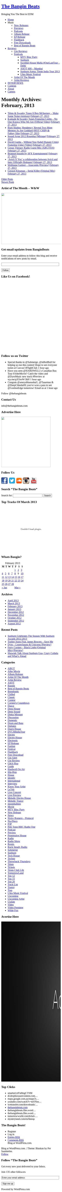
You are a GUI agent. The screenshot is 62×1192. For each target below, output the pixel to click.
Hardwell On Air (16, 769)
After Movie (14, 671)
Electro (11, 734)
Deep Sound (14, 711)
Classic (11, 697)
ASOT (11, 682)
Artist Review (15, 680)
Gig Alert (12, 757)
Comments (16, 1140)
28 (12, 584)
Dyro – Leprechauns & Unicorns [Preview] (29, 644)
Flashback (19, 39)
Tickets (11, 867)
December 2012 (16, 612)
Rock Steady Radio (17, 847)
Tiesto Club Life (16, 870)
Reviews (12, 48)
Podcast (11, 829)
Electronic (13, 740)
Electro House (15, 737)
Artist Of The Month (24, 77)
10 (22, 573)
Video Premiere (15, 907)
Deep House (14, 708)
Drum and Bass (15, 723)
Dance (11, 706)
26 (6, 584)
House (11, 775)
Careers (11, 91)
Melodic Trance (15, 801)
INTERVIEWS (15, 83)
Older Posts (7, 179)
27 (9, 584)
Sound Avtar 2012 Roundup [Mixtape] (27, 136)
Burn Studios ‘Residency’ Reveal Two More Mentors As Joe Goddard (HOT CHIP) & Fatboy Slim (30, 130)
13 (9, 577)
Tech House (14, 855)
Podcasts (18, 31)
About (11, 88)
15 (15, 577)
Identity (11, 778)
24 (22, 580)
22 (15, 580)
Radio (11, 838)
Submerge (13, 850)
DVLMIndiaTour (16, 731)
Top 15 (11, 878)
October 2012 (14, 617)
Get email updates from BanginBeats (25, 249)
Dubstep (12, 726)
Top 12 (11, 875)
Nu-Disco (12, 821)
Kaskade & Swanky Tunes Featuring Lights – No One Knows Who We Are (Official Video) (32, 120)
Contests (12, 86)
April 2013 (13, 600)
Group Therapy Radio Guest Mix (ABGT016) (31, 147)
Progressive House (17, 835)
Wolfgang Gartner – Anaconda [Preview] (28, 165)
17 (22, 577)
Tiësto (11, 864)
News (11, 815)
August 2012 (14, 623)
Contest (11, 700)
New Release (14, 812)
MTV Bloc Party (28, 57)
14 (12, 577)
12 (6, 577)
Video (11, 904)
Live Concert (14, 792)
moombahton (14, 803)
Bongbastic (13, 691)
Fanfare (11, 746)
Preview (12, 832)
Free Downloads (22, 42)
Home (11, 19)
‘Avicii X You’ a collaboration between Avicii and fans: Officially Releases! (33, 161)
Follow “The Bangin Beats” (19, 1160)
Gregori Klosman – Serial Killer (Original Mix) (31, 170)
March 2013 (14, 603)
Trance (11, 887)
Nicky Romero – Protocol (21, 818)
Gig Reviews (20, 51)
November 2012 (16, 615)
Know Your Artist (16, 786)
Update (11, 901)
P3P (10, 824)
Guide (11, 766)
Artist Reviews (21, 80)
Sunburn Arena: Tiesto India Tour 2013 (40, 71)
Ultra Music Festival (30, 74)
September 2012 (16, 620)
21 (12, 580)
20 (9, 580)
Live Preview (14, 795)
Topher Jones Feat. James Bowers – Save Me (30, 641)
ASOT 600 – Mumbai (31, 68)
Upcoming (13, 896)
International (14, 780)
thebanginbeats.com (18, 1107)
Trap (10, 890)
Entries (14, 1137)
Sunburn (24, 60)
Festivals (18, 54)
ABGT (11, 668)
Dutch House (14, 729)
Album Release (21, 34)
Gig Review (14, 760)
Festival (11, 749)
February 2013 (15, 606)
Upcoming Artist (16, 899)
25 (3, 584)
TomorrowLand (16, 873)
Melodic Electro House (19, 798)
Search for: (6, 495)
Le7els (11, 789)
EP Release (19, 37)
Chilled (11, 694)
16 (19, 577)
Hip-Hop (12, 772)
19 (6, 580)
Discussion (13, 717)
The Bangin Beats (20, 6)
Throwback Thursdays (19, 861)
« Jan (4, 587)
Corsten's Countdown (18, 703)
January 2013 (14, 609)
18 (3, 580)
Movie (11, 806)
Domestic (12, 720)
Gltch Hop (13, 763)
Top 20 (11, 881)
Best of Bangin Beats (24, 45)
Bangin (11, 685)
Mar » (17, 587)
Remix (11, 844)
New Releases (21, 25)
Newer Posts (7, 182)
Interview (12, 783)
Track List (13, 884)
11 (3, 577)
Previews (18, 28)
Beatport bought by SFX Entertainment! (28, 153)
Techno (11, 858)
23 (19, 580)
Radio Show (14, 841)
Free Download (15, 754)
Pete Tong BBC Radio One (21, 827)
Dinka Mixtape (15, 714)
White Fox (13, 910)
